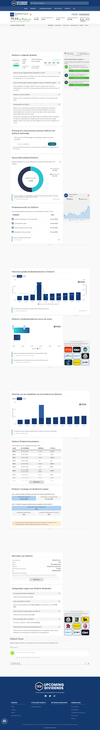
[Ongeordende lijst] (28, 657)
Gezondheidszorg (84, 14)
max (81, 219)
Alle (24, 276)
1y (76, 219)
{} (36, 657)
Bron (59, 239)
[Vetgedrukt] (17, 657)
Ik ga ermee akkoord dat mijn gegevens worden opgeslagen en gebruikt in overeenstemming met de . (36, 148)
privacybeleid (16, 149)
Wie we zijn (74, 715)
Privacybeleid (75, 707)
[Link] (35, 657)
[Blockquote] (30, 657)
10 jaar (19, 276)
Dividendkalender (36, 707)
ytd (83, 219)
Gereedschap (74, 25)
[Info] (60, 162)
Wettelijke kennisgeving (78, 712)
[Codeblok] (32, 657)
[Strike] (24, 657)
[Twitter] (50, 696)
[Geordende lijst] (26, 657)
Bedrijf (81, 25)
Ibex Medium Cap (16, 715)
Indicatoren (58, 25)
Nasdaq (13, 710)
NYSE (12, 707)
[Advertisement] (50, 40)
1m (72, 219)
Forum (86, 25)
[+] (39, 657)
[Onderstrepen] (22, 657)
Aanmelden (52, 144)
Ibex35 (13, 712)
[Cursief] (19, 657)
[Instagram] (54, 696)
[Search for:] (59, 3)
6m (74, 219)
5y (78, 219)
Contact (73, 718)
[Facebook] (46, 696)
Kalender (50, 25)
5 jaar (14, 276)
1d (69, 219)
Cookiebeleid (75, 710)
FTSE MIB (74, 14)
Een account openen (80, 70)
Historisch (66, 25)
